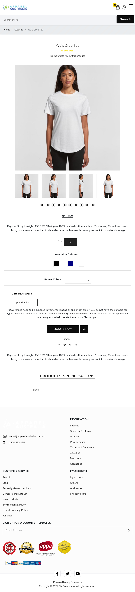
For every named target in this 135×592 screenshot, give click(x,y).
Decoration (76, 458)
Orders (74, 483)
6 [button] (70, 205)
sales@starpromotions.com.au (71, 313)
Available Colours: (66, 254)
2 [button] (48, 205)
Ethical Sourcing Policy (15, 510)
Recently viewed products (17, 488)
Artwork (74, 436)
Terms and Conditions (82, 447)
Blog (5, 483)
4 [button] (59, 205)
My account (76, 477)
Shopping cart (78, 493)
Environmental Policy (14, 504)
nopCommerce (74, 582)
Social (67, 339)
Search (125, 19)
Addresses (76, 488)
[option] (26, 186)
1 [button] (42, 205)
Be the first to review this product (67, 56)
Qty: (60, 241)
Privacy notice (77, 442)
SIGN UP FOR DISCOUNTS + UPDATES (27, 523)
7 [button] (76, 205)
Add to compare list (84, 329)
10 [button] (93, 205)
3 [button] (53, 205)
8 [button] (81, 205)
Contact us (76, 464)
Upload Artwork (22, 293)
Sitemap (74, 425)
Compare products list (15, 493)
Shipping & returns (80, 431)
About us (75, 453)
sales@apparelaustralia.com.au (26, 436)
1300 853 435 (17, 442)
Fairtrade (7, 515)
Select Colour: (53, 279)
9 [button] (87, 205)
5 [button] (64, 205)
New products (10, 499)
